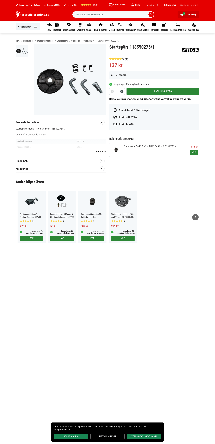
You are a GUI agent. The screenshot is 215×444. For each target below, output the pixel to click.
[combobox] (113, 14)
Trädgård (164, 30)
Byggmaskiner (69, 30)
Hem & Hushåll (100, 30)
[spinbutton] (117, 91)
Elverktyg (81, 30)
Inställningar (107, 436)
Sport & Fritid (142, 30)
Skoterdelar (130, 30)
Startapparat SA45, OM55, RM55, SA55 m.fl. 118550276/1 (151, 146)
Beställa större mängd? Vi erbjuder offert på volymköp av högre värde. (150, 99)
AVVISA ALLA (71, 436)
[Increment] (121, 91)
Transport (154, 30)
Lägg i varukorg (163, 91)
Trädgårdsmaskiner (178, 30)
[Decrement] (112, 91)
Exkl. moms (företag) (188, 5)
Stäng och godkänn (144, 436)
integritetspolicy (62, 429)
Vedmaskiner (193, 30)
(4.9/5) (94, 5)
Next (195, 217)
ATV (49, 30)
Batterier (57, 30)
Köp (194, 152)
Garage (89, 30)
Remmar (120, 30)
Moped (112, 30)
